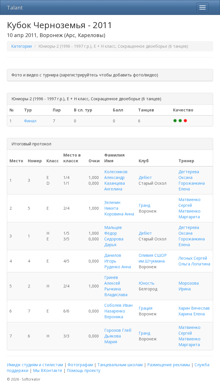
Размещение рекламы (168, 364)
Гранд (144, 205)
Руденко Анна (117, 266)
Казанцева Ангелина (114, 186)
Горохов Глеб (117, 330)
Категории (21, 46)
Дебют (145, 177)
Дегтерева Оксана (188, 174)
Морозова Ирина (188, 286)
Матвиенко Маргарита (189, 213)
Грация (145, 308)
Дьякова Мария (112, 338)
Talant (15, 7)
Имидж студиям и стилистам (35, 364)
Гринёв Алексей (112, 280)
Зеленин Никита (112, 205)
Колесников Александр (115, 174)
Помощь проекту (83, 370)
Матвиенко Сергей (189, 202)
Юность (146, 283)
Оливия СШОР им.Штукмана (153, 258)
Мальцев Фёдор (113, 230)
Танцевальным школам (120, 364)
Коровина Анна (119, 214)
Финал (30, 121)
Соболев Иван (118, 305)
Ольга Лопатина (194, 264)
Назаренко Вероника (114, 313)
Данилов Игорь (112, 258)
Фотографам (80, 364)
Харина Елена (191, 314)
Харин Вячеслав (194, 308)
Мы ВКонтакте (47, 370)
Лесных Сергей (192, 258)
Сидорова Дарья (113, 241)
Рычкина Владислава (115, 291)
